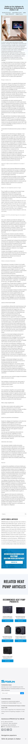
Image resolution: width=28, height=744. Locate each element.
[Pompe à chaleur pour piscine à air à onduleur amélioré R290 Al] (7, 609)
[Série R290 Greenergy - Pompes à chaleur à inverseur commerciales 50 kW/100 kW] (7, 629)
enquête (8, 620)
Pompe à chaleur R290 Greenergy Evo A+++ (7, 657)
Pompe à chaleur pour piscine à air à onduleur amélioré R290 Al (7, 617)
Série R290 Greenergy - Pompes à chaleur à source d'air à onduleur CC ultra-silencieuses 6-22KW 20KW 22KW (20, 617)
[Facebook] (2, 730)
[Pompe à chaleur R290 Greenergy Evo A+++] (7, 649)
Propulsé (21, 14)
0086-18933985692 (12, 725)
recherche (25, 514)
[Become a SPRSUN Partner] (14, 558)
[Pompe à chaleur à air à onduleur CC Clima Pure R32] (20, 629)
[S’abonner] (22, 693)
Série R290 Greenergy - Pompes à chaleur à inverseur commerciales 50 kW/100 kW (7, 637)
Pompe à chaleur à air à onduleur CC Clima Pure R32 (20, 637)
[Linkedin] (5, 730)
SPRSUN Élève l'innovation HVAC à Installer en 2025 (12, 532)
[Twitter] (8, 730)
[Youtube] (11, 730)
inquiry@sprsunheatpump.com (12, 726)
